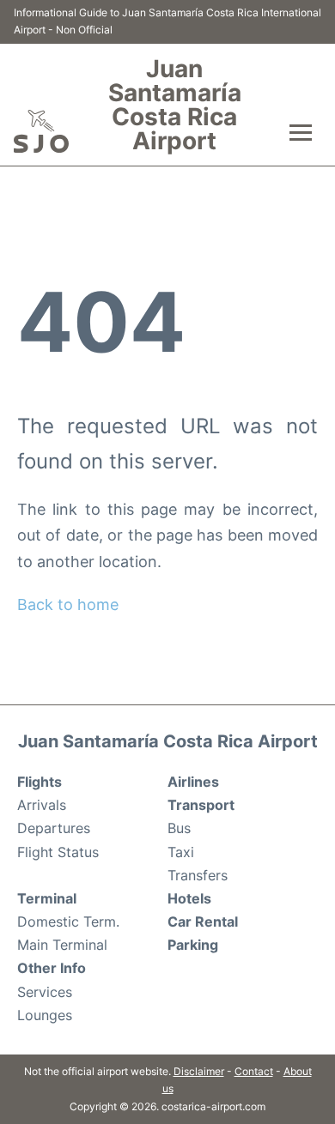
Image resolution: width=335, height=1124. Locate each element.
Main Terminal (62, 944)
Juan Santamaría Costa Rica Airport (174, 105)
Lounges (44, 1015)
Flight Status (58, 852)
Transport (201, 804)
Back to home (68, 604)
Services (44, 991)
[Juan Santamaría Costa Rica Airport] (41, 131)
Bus (179, 828)
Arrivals (41, 804)
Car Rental (203, 921)
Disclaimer (199, 1071)
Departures (53, 828)
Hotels (189, 898)
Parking (193, 944)
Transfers (198, 875)
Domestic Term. (68, 921)
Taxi (181, 852)
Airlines (193, 781)
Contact (253, 1071)
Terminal (46, 898)
